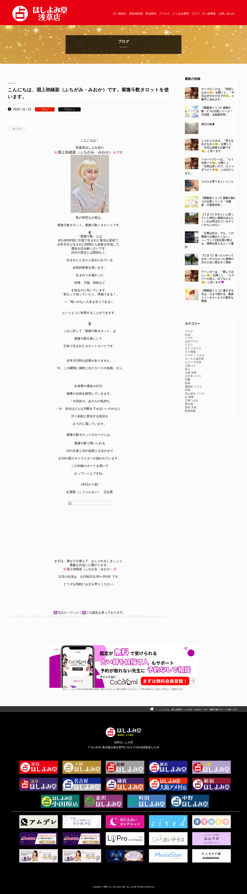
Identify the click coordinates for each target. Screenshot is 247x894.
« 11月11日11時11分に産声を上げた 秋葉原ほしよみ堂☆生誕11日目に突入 (47, 616)
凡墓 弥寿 (190, 372)
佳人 (187, 369)
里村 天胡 (190, 407)
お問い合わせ (226, 13)
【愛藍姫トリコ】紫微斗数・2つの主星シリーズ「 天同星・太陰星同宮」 (217, 111)
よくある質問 (181, 13)
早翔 (187, 390)
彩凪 (187, 383)
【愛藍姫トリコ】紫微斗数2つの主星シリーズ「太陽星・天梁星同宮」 (218, 201)
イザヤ (189, 337)
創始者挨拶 (136, 13)
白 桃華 (189, 396)
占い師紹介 (120, 13)
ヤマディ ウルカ (195, 355)
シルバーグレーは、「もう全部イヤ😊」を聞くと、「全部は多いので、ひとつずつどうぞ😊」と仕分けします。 (209, 166)
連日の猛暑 (208, 124)
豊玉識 (189, 403)
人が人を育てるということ (217, 181)
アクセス (164, 13)
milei (187, 334)
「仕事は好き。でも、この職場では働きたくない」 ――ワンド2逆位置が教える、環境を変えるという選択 (209, 240)
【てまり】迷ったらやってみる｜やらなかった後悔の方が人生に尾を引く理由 (217, 259)
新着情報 (190, 410)
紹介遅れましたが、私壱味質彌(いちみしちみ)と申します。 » (140, 616)
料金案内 (150, 13)
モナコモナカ (193, 348)
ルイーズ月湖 (193, 362)
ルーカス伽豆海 (194, 358)
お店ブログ (191, 341)
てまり (189, 344)
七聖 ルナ (190, 365)
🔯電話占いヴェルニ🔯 (69, 612)
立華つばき (191, 400)
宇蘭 (187, 379)
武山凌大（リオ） (195, 393)
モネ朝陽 (190, 351)
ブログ (195, 13)
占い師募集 (209, 13)
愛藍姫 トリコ (193, 386)
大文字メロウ (193, 376)
